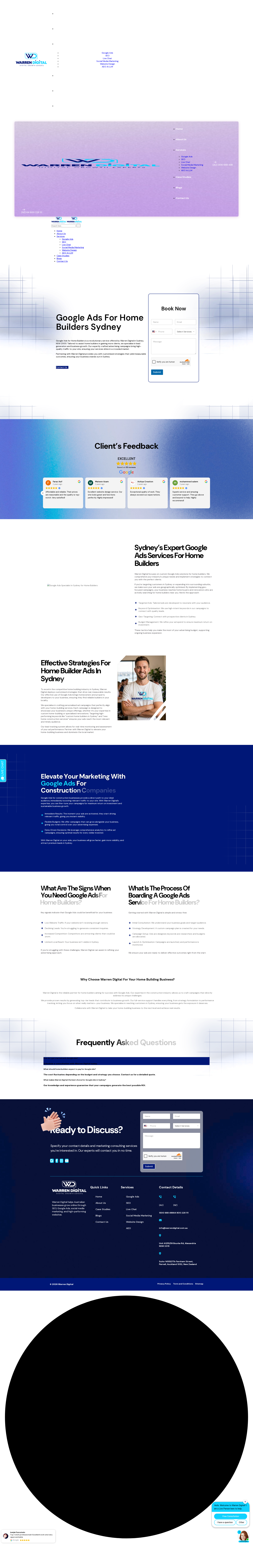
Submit (157, 372)
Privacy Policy (164, 1284)
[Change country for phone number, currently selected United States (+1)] (154, 331)
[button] (210, 493)
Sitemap (199, 1284)
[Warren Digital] (58, 222)
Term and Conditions (183, 1284)
